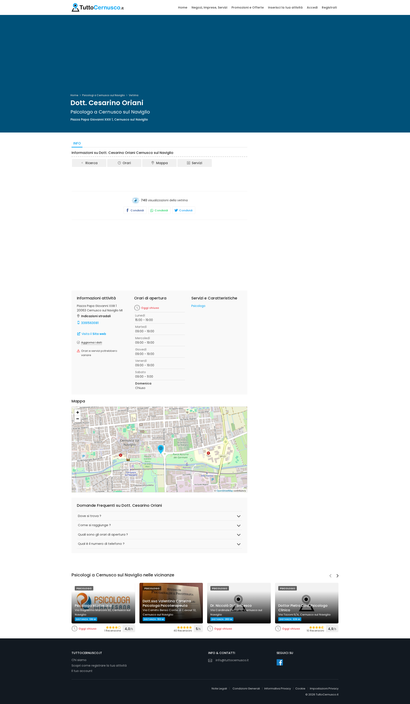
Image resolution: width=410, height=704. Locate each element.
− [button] (77, 418)
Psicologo (198, 306)
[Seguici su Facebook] (280, 662)
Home (182, 7)
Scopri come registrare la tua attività (99, 665)
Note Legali (219, 688)
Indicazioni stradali (96, 316)
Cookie (300, 688)
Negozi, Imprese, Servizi (209, 7)
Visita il (93, 334)
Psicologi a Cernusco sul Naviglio (103, 95)
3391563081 (90, 323)
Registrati (329, 7)
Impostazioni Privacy (324, 688)
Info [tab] (77, 143)
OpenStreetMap (225, 490)
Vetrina (133, 95)
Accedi (312, 7)
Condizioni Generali (246, 688)
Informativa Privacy (277, 688)
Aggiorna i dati (91, 342)
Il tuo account (82, 671)
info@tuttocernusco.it (232, 660)
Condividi (137, 210)
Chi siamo (79, 660)
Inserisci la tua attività (285, 7)
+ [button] (77, 412)
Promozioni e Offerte (247, 7)
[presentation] (330, 576)
